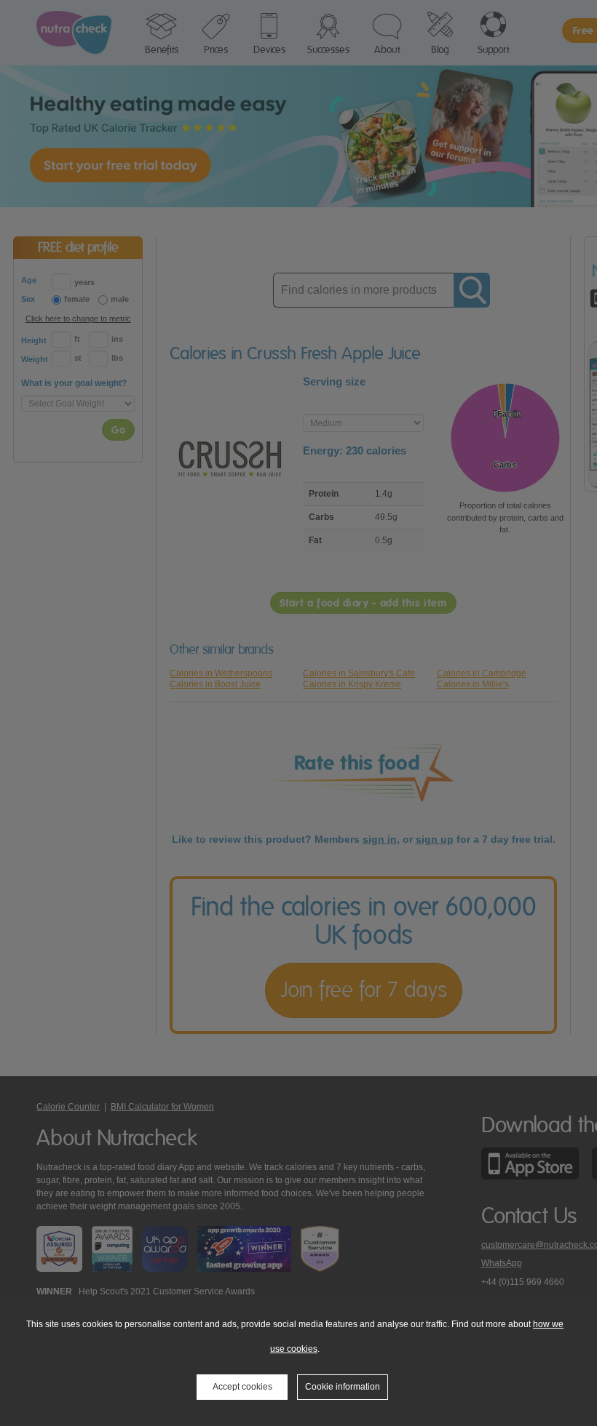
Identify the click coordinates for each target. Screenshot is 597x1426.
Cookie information (342, 1387)
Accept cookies (242, 1387)
